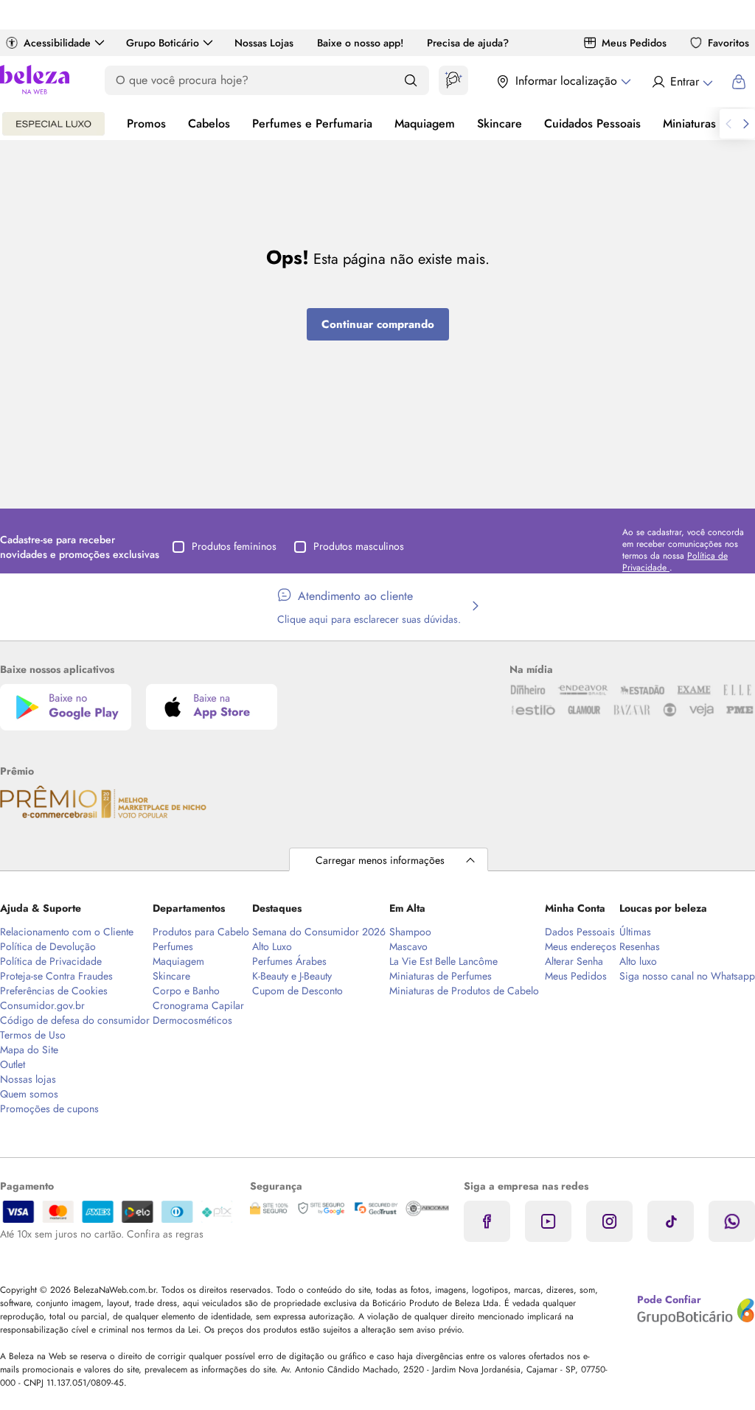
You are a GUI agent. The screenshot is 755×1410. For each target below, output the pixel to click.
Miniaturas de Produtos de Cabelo (464, 990)
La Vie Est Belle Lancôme (443, 961)
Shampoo (410, 931)
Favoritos (728, 42)
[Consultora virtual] (453, 80)
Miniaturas (689, 123)
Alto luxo (638, 961)
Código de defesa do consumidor (75, 1020)
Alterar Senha (574, 961)
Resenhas (639, 946)
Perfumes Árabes (289, 961)
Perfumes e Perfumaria (312, 123)
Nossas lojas (28, 1079)
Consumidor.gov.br (42, 1005)
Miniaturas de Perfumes (440, 975)
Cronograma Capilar (198, 1005)
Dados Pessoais (580, 931)
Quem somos (29, 1093)
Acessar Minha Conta (682, 82)
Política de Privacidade (51, 961)
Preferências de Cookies (54, 990)
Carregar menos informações (380, 860)
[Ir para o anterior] (728, 124)
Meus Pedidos (634, 42)
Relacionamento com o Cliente (66, 931)
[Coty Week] (53, 124)
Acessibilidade (57, 42)
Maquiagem (424, 123)
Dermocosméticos (192, 1020)
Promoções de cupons (49, 1108)
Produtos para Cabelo (201, 931)
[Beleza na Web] (34, 81)
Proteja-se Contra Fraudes (56, 975)
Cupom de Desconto (297, 990)
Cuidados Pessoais (592, 123)
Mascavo (408, 946)
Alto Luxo (272, 946)
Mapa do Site (29, 1049)
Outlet (12, 1064)
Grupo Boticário (162, 42)
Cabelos (209, 123)
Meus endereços (580, 946)
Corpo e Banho (186, 990)
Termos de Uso (33, 1034)
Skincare (499, 123)
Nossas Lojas (263, 42)
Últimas (635, 931)
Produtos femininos (234, 546)
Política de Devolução (48, 946)
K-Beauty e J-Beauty (292, 975)
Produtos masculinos (358, 546)
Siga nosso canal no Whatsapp (687, 975)
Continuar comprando (377, 324)
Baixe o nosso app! (360, 42)
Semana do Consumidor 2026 (319, 931)
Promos (146, 123)
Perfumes (173, 946)
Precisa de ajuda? (468, 42)
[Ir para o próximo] (746, 124)
